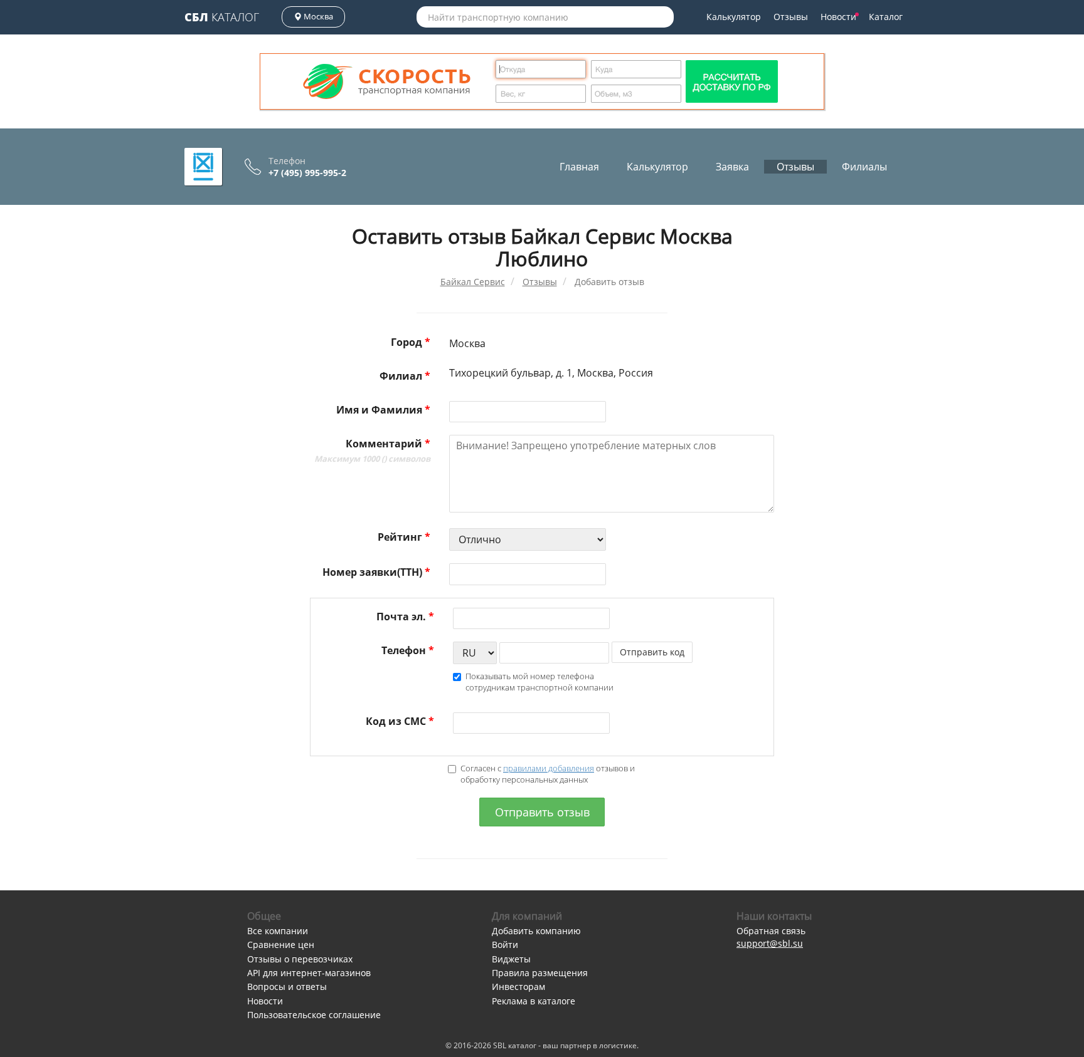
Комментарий (372, 450)
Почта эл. (405, 616)
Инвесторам (518, 986)
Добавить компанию (536, 931)
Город (410, 342)
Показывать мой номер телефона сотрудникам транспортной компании (539, 681)
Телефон (407, 650)
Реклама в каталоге (533, 1001)
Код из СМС (400, 721)
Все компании (277, 931)
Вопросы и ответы (287, 986)
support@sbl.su (769, 943)
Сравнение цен (280, 944)
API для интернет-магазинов (309, 973)
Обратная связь (770, 931)
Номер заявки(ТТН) (376, 572)
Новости (838, 17)
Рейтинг (404, 537)
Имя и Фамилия (383, 410)
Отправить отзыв (542, 812)
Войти (505, 944)
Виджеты (511, 959)
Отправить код (652, 652)
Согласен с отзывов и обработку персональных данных (547, 774)
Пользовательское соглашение (314, 1015)
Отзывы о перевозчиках (300, 959)
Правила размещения (540, 973)
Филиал (405, 376)
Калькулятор (733, 17)
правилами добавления (548, 768)
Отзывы (790, 17)
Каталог (221, 16)
